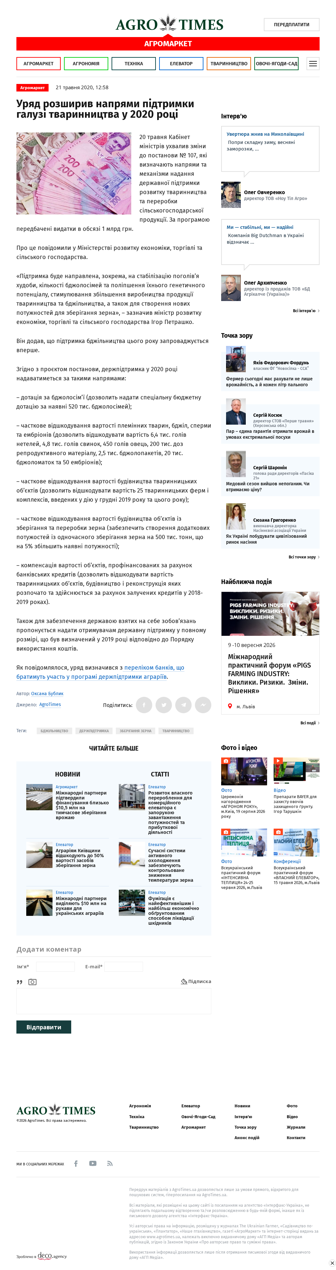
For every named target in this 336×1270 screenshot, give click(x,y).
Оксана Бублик (47, 693)
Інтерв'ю (243, 1116)
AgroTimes (50, 704)
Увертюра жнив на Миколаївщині (265, 134)
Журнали (296, 1127)
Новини (242, 1105)
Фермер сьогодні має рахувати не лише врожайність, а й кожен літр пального (269, 382)
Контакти (296, 1137)
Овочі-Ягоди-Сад (276, 64)
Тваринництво (229, 64)
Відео (292, 1116)
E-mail (94, 967)
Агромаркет (38, 64)
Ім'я (23, 967)
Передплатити (291, 25)
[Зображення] (32, 981)
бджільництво (54, 731)
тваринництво (176, 731)
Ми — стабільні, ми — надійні (260, 227)
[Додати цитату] (21, 981)
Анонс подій (247, 1137)
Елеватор (181, 64)
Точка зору (246, 1127)
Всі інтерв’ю (304, 311)
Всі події (308, 723)
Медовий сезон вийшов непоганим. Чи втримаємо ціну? (267, 487)
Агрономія (86, 64)
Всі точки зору (302, 557)
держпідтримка (94, 731)
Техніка (134, 64)
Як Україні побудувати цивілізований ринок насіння (266, 539)
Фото (292, 1105)
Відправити (43, 1027)
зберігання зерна (135, 731)
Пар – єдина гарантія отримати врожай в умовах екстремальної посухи (270, 434)
